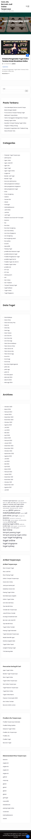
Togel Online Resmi (8, 694)
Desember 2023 (8, 417)
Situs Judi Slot (6, 571)
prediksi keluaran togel (10, 254)
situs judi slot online (22, 526)
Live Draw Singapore (10, 233)
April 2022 (7, 466)
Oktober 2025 (8, 406)
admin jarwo (7, 158)
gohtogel (5, 798)
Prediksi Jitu (6, 736)
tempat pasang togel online (14, 535)
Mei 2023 (6, 433)
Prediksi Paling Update (9, 725)
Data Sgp (7, 330)
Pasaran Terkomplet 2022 (10, 698)
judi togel (15, 516)
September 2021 (9, 485)
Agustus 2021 (7, 487)
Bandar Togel (8, 178)
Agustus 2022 (8, 456)
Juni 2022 (7, 461)
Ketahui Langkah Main (9, 641)
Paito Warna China (9, 346)
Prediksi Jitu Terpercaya (10, 732)
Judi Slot (6, 212)
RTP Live (6, 270)
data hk (20, 508)
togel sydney (8, 546)
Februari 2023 (8, 440)
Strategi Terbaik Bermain (10, 617)
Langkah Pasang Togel (9, 648)
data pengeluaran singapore (12, 186)
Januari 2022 (7, 474)
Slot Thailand (8, 283)
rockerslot (6, 811)
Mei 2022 (6, 464)
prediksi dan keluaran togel (12, 251)
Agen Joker (7, 160)
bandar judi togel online (16, 504)
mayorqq (5, 522)
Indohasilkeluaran (9, 207)
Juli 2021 (6, 490)
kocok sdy (7, 361)
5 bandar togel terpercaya (10, 500)
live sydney (7, 241)
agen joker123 (21, 500)
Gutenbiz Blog (7, 835)
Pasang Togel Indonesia (9, 630)
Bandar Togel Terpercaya (10, 674)
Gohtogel (7, 204)
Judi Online (7, 210)
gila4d (4, 784)
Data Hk (6, 325)
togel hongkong (15, 537)
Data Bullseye (8, 317)
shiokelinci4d (6, 805)
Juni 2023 (7, 430)
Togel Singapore (9, 293)
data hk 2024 (8, 380)
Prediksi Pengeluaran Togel (12, 256)
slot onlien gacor (15, 528)
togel (5, 537)
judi (26, 513)
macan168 (6, 801)
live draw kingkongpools (11, 364)
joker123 (22, 513)
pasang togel (12, 522)
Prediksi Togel (7, 739)
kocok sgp (7, 359)
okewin (5, 818)
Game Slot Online (8, 582)
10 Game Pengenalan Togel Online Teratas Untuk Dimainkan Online (15, 60)
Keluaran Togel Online (9, 729)
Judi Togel (7, 215)
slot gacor (7, 528)
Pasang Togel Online (8, 592)
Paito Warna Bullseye (10, 343)
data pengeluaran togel (11, 189)
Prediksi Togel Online (10, 264)
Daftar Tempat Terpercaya (11, 578)
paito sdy (7, 367)
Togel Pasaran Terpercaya (10, 687)
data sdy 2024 (8, 377)
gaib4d (5, 777)
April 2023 (7, 435)
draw (5, 191)
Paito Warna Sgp (9, 354)
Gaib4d (6, 197)
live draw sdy (18, 518)
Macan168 (7, 246)
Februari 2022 (8, 472)
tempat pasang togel (11, 532)
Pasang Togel (8, 249)
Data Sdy (6, 328)
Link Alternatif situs (8, 603)
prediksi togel (6, 526)
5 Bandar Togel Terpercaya (12, 155)
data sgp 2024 (8, 382)
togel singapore (10, 543)
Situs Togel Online (8, 677)
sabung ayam (8, 275)
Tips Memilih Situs (8, 606)
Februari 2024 (8, 412)
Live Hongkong (8, 236)
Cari (4, 89)
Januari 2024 (8, 414)
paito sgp (7, 369)
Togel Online (5, 66)
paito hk (6, 372)
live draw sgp (6, 520)
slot (5, 277)
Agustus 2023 (8, 425)
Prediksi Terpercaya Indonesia (11, 722)
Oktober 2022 (8, 451)
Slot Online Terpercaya (9, 684)
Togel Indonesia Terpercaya (11, 634)
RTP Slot (6, 272)
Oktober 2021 (8, 482)
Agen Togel (7, 168)
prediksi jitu (22, 524)
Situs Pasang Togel (8, 575)
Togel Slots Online (8, 691)
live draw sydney (22, 520)
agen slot (7, 165)
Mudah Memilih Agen (9, 637)
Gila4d (6, 202)
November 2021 (8, 479)
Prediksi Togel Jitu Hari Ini (11, 262)
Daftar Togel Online (8, 599)
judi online (7, 515)
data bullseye (6, 508)
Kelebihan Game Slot (9, 589)
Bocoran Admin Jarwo (9, 705)
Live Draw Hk (7, 335)
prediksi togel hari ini (10, 259)
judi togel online (22, 515)
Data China (7, 320)
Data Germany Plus (9, 322)
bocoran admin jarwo (10, 181)
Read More (5, 73)
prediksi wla (7, 267)
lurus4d (6, 243)
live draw (6, 225)
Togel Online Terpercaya (10, 681)
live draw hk (12, 518)
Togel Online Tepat (8, 644)
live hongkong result (10, 238)
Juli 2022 (6, 459)
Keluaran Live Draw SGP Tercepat (13, 217)
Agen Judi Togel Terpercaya (21, 502)
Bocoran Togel (7, 743)
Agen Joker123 (8, 163)
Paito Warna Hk (8, 348)
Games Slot (7, 199)
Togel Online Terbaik (9, 627)
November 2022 (8, 448)
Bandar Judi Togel (9, 176)
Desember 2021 (8, 477)
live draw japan (8, 374)
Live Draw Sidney (9, 230)
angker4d (5, 504)
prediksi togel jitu (14, 526)
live (5, 223)
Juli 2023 (6, 427)
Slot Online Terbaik (8, 701)
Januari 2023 (7, 443)
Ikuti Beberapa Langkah (9, 596)
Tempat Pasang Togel (10, 285)
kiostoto (6, 518)
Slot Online (7, 280)
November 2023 (8, 420)
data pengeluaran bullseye (12, 184)
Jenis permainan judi (8, 585)
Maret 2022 (7, 469)
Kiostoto (6, 220)
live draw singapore (14, 520)
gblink (10, 510)
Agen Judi (5, 502)
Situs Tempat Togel (8, 568)
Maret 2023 (7, 438)
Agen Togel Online (9, 171)
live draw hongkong (9, 228)
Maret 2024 (7, 409)
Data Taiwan (7, 333)
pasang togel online (11, 524)
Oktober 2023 (8, 422)
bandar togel (6, 506)
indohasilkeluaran (11, 513)
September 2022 (9, 453)
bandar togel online (17, 506)
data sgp (5, 510)
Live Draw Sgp (8, 341)
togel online (9, 540)
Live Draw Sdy (8, 338)
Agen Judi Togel (12, 502)
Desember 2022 (8, 446)
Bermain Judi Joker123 (9, 620)
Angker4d (7, 173)
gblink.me (17, 510)
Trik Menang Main (8, 651)
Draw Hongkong (8, 194)
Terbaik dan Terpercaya (10, 610)
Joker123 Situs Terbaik (9, 613)
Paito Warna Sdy (9, 351)
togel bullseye (8, 288)
